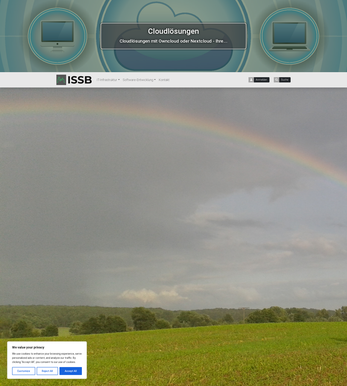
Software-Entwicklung (138, 80)
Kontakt (164, 80)
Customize (23, 371)
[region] (47, 360)
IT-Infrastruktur (107, 80)
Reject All (47, 371)
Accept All (71, 371)
